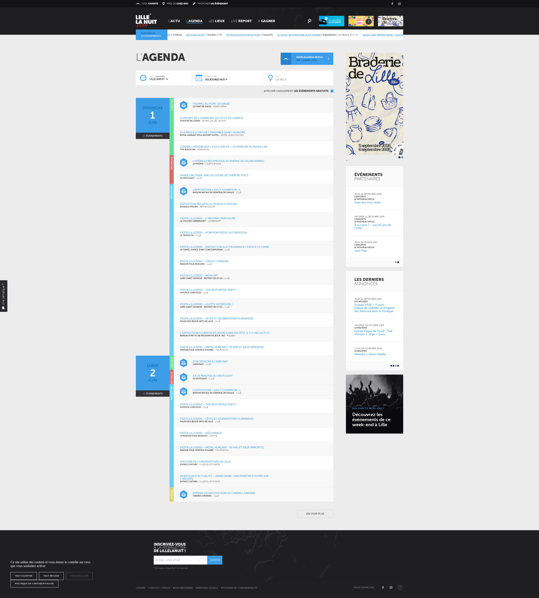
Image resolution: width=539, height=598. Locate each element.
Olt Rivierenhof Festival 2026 (231, 34)
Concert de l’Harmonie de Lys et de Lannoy (212, 118)
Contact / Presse (159, 588)
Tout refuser (51, 576)
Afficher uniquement (296, 90)
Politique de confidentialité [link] (34, 584)
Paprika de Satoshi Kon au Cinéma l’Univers (224, 493)
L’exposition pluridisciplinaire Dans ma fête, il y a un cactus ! (225, 332)
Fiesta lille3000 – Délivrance (201, 433)
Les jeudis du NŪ (183, 34)
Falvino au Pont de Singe (211, 103)
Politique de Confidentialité (239, 588)
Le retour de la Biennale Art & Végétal (286, 34)
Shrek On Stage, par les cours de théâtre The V (214, 175)
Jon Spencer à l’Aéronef (210, 361)
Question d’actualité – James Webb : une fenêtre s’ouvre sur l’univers (224, 477)
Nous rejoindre (183, 588)
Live (241, 21)
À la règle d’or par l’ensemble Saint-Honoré (212, 132)
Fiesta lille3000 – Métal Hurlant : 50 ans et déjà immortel (222, 347)
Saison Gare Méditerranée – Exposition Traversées (379, 34)
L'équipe (140, 588)
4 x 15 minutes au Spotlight (213, 375)
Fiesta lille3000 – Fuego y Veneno (204, 261)
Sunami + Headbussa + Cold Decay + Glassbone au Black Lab (223, 146)
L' (174, 21)
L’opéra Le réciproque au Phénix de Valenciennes (228, 161)
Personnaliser (79, 576)
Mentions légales (207, 588)
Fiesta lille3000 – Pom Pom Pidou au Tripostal (213, 232)
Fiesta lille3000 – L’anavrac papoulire (207, 218)
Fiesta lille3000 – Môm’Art (199, 275)
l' (194, 21)
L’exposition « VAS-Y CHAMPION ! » (216, 189)
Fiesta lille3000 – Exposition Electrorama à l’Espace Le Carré (224, 246)
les (217, 21)
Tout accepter (23, 576)
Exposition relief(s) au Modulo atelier (208, 204)
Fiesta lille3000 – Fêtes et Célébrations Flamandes (216, 318)
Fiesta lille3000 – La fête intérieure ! (206, 304)
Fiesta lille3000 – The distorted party (208, 289)
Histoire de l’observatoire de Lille (205, 461)
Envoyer (215, 560)
